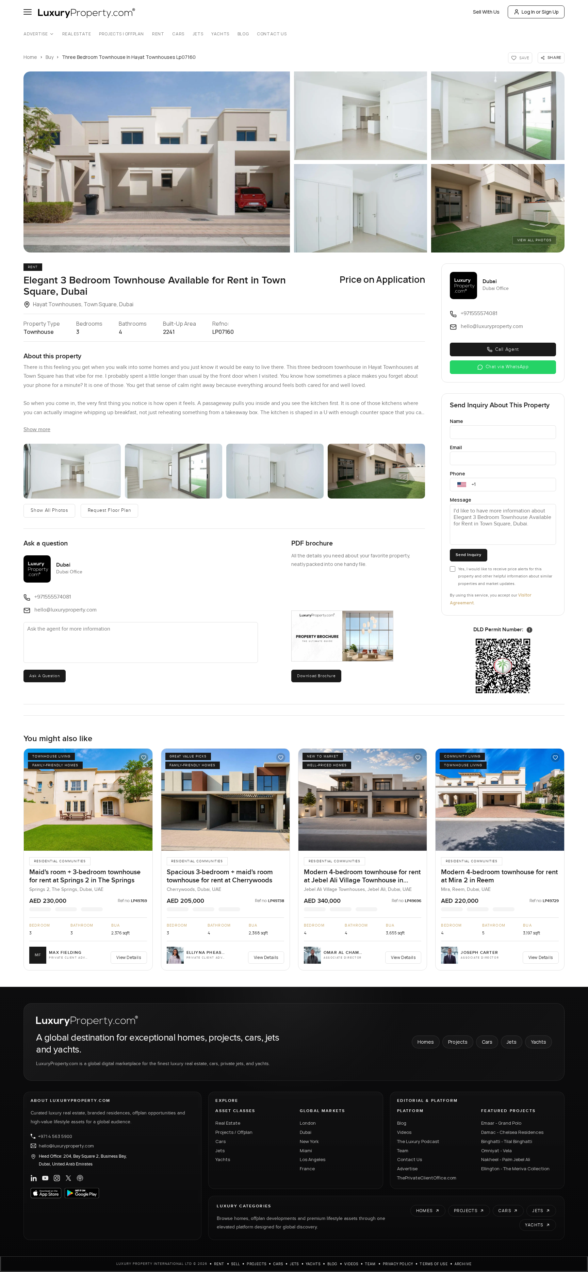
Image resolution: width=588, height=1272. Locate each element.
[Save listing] (143, 757)
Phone (457, 473)
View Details (128, 957)
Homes (426, 1042)
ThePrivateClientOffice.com (426, 1178)
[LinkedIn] (34, 1178)
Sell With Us (486, 12)
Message (460, 499)
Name (456, 421)
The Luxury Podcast (418, 1141)
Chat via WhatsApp (507, 367)
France (307, 1168)
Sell (235, 1264)
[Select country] (462, 484)
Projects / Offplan (233, 1132)
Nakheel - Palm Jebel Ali (505, 1159)
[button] (156, 161)
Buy (49, 57)
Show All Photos (49, 510)
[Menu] (27, 12)
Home (30, 57)
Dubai (305, 1132)
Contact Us (272, 34)
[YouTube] (45, 1178)
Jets (198, 34)
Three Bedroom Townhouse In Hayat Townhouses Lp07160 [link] (129, 57)
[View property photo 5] (376, 471)
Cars (178, 34)
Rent (158, 34)
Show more (36, 429)
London (308, 1123)
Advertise (35, 34)
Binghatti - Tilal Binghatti (506, 1141)
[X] (68, 1178)
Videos (404, 1132)
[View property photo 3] (173, 471)
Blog (243, 34)
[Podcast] (80, 1178)
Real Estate (76, 34)
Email (456, 447)
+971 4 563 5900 (55, 1136)
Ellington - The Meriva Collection (515, 1168)
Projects (458, 1042)
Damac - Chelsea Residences (512, 1132)
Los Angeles (312, 1159)
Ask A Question (44, 675)
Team (402, 1150)
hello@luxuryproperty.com (66, 1145)
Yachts (220, 34)
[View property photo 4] (275, 471)
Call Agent (507, 349)
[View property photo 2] (72, 471)
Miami (306, 1150)
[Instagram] (57, 1178)
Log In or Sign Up (540, 12)
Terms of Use (433, 1264)
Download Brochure (316, 675)
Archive (463, 1264)
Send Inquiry (468, 554)
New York (309, 1141)
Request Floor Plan (109, 510)
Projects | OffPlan (121, 34)
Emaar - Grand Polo (501, 1123)
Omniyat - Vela (496, 1150)
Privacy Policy (398, 1264)
